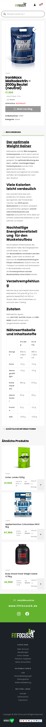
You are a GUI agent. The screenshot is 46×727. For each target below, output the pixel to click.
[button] (35, 29)
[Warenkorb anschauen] (39, 5)
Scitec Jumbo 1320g (15, 477)
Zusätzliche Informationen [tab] (21, 429)
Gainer (7, 73)
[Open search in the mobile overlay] (23, 14)
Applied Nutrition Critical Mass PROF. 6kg (22, 525)
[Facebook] (27, 614)
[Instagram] (19, 614)
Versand (12, 100)
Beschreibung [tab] (13, 132)
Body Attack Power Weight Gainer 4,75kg (21, 575)
